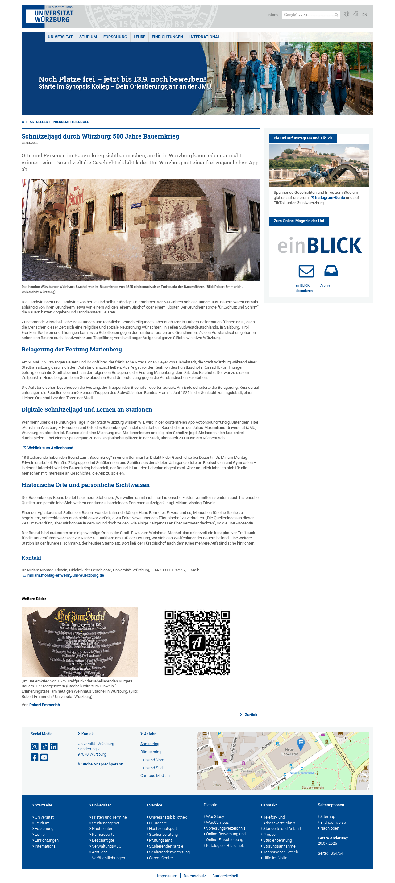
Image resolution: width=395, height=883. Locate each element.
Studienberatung (163, 834)
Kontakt (88, 734)
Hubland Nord (152, 759)
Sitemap (327, 816)
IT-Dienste (158, 823)
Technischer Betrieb (280, 852)
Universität (60, 37)
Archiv (325, 286)
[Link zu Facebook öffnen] (35, 757)
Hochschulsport (163, 828)
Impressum (167, 875)
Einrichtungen (167, 37)
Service (155, 805)
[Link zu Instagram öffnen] (35, 746)
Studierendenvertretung (169, 852)
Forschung (115, 37)
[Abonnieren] (306, 271)
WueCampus (217, 822)
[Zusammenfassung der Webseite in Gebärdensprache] (355, 14)
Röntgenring (150, 751)
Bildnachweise (333, 822)
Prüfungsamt (160, 840)
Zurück (250, 714)
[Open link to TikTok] (44, 746)
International (204, 37)
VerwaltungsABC (106, 846)
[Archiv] (331, 271)
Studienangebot (105, 823)
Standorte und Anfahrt (282, 828)
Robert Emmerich (44, 705)
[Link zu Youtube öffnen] (44, 757)
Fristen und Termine (109, 817)
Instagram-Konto (330, 197)
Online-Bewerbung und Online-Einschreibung (226, 836)
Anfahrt (150, 734)
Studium (88, 37)
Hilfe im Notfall (276, 858)
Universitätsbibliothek (168, 817)
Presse (269, 834)
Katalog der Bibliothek (225, 845)
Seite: (323, 853)
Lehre (139, 37)
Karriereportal (103, 834)
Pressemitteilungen (71, 122)
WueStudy (215, 816)
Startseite (43, 805)
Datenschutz (195, 875)
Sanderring (149, 743)
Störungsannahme (279, 846)
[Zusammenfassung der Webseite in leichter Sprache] (346, 14)
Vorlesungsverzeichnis (226, 828)
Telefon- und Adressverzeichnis (279, 820)
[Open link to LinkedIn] (54, 746)
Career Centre (161, 858)
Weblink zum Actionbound (50, 448)
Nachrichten (102, 828)
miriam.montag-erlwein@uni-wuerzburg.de (65, 575)
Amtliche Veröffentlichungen (108, 855)
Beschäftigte (103, 840)
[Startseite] (23, 122)
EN (364, 14)
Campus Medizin (155, 775)
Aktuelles (39, 122)
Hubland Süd (151, 767)
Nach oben (329, 828)
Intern (272, 14)
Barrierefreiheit (225, 875)
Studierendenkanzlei (166, 846)
